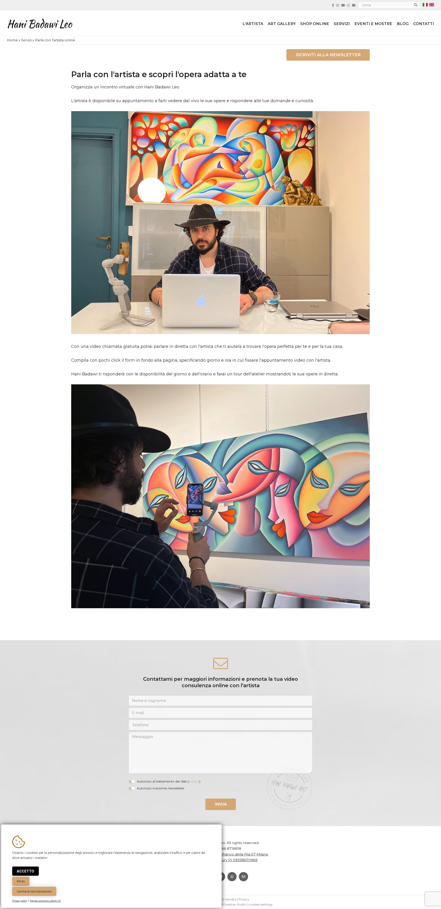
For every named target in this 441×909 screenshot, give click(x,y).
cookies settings (260, 904)
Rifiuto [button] (21, 881)
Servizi (342, 23)
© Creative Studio (233, 904)
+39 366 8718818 (226, 848)
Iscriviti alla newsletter (328, 54)
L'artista (253, 23)
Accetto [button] (25, 871)
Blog (403, 23)
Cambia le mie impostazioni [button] (34, 891)
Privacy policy (19, 900)
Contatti (423, 23)
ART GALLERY (282, 23)
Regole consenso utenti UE (45, 900)
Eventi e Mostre (373, 23)
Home (12, 40)
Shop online (314, 23)
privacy (194, 781)
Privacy (243, 899)
